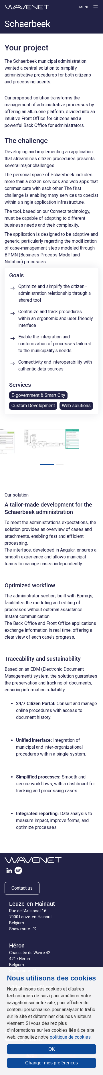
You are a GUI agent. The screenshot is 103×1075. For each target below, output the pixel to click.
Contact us (22, 888)
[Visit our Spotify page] (18, 872)
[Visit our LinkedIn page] (9, 872)
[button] (47, 464)
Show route (19, 929)
